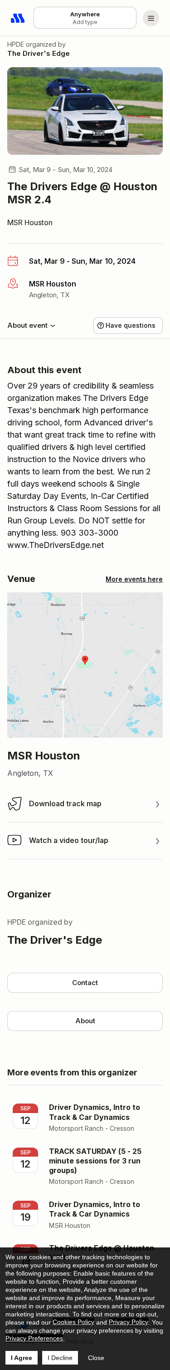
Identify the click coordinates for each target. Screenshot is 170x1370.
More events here (134, 579)
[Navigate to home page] (18, 18)
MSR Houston (30, 222)
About (85, 1020)
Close (96, 1357)
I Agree (21, 1357)
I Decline (60, 1357)
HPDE (15, 44)
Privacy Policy (128, 1322)
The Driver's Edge (38, 53)
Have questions (130, 325)
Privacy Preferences (34, 1338)
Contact (85, 982)
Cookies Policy (73, 1322)
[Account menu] (151, 18)
